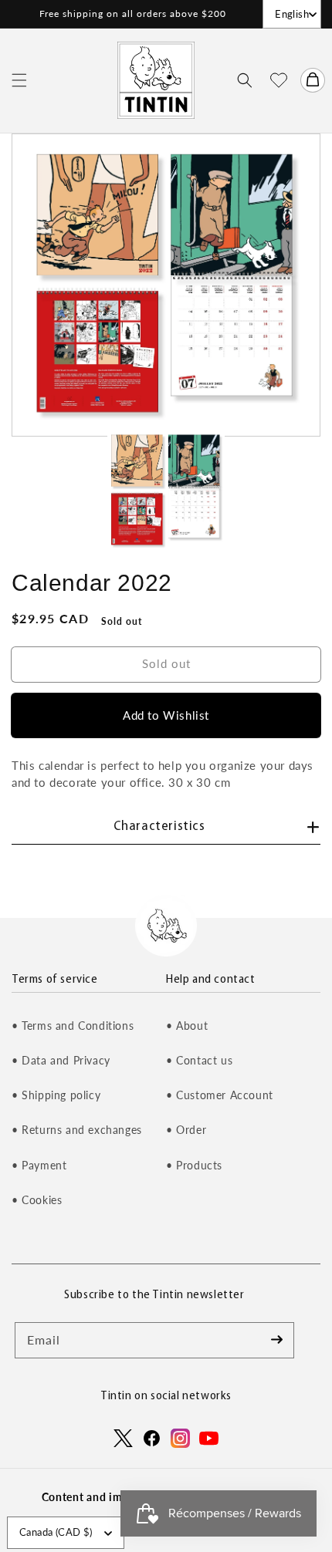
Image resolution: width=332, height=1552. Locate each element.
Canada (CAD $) (56, 1532)
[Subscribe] (276, 1340)
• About (187, 1025)
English (292, 14)
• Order (186, 1129)
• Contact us (199, 1060)
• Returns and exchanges (77, 1129)
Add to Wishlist (166, 715)
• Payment (39, 1165)
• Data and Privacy (61, 1060)
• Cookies (37, 1199)
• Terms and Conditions (73, 1025)
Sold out (166, 663)
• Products (194, 1165)
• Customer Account (219, 1095)
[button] (19, 80)
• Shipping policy (56, 1095)
